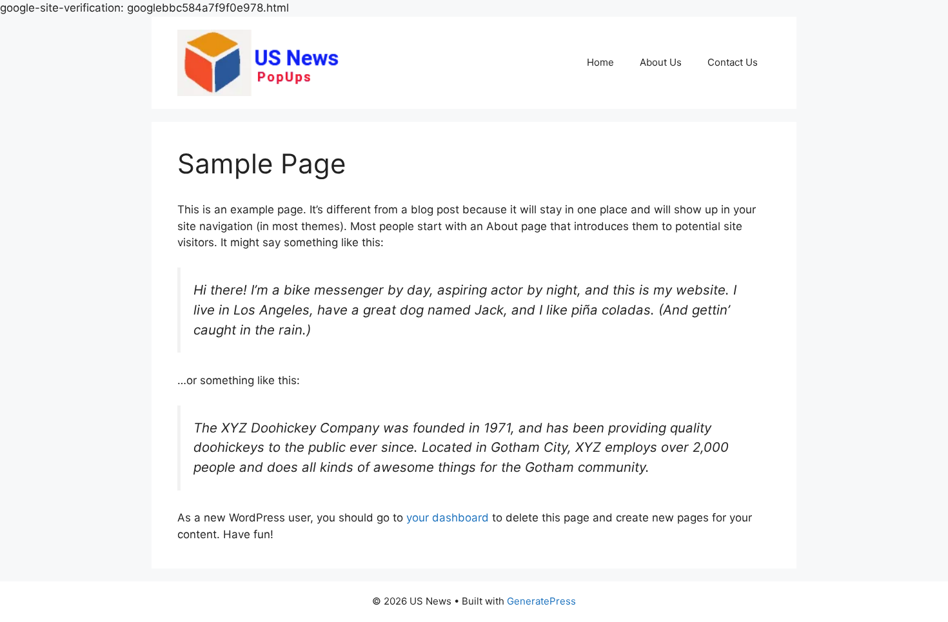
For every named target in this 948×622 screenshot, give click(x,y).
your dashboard (447, 517)
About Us (661, 62)
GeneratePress (541, 601)
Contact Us (732, 62)
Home (600, 62)
